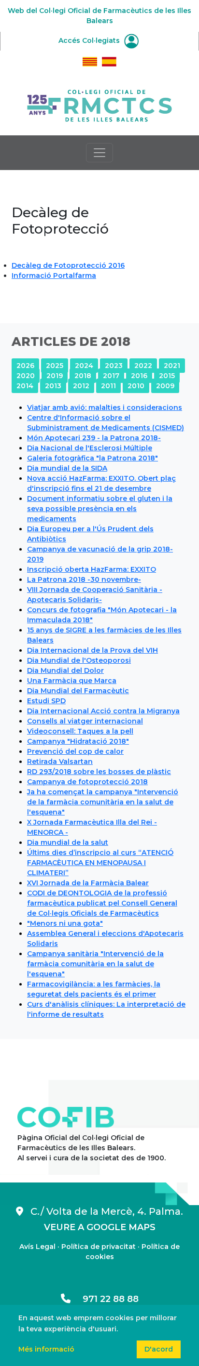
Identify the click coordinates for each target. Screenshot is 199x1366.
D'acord (158, 1349)
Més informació (46, 1349)
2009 (165, 385)
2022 (143, 365)
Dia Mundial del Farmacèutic (78, 690)
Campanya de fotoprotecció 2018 (87, 781)
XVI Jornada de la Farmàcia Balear (88, 883)
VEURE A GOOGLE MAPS (100, 1227)
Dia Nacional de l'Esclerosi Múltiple (89, 448)
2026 (25, 365)
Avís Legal (37, 1246)
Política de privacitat (98, 1246)
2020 (25, 375)
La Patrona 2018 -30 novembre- (84, 579)
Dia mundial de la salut (67, 842)
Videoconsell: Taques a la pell (80, 731)
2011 (108, 385)
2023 (114, 365)
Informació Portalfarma (54, 275)
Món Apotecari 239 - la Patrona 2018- (94, 437)
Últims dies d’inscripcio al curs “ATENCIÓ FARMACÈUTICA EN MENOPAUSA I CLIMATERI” (100, 862)
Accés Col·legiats (90, 40)
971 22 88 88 (105, 1299)
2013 (53, 385)
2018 (82, 375)
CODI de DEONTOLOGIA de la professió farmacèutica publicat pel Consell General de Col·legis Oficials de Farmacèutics (102, 903)
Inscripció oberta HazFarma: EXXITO (91, 569)
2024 (84, 365)
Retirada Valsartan (60, 761)
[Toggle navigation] (99, 152)
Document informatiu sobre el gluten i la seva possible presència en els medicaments (99, 508)
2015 (167, 375)
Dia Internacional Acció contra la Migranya (103, 711)
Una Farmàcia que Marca (71, 680)
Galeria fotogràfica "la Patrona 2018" (92, 458)
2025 (54, 365)
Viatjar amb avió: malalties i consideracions (104, 407)
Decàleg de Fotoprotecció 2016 (68, 265)
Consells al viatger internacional (85, 721)
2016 (139, 375)
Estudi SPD (46, 700)
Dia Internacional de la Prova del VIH (92, 650)
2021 (172, 365)
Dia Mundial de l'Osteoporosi (79, 660)
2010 (136, 385)
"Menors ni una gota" (65, 923)
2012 (81, 385)
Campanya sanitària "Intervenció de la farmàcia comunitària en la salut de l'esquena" (95, 963)
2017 (111, 375)
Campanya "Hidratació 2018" (78, 741)
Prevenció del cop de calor (75, 751)
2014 (24, 385)
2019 (54, 375)
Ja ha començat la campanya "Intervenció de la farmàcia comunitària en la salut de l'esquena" (102, 802)
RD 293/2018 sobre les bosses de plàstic (99, 771)
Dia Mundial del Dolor (65, 670)
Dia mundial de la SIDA (67, 468)
